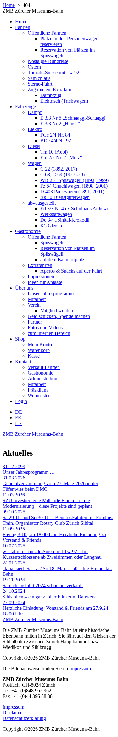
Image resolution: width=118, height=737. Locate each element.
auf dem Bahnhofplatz (62, 259)
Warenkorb (39, 350)
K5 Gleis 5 (51, 225)
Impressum (80, 668)
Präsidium (38, 390)
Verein (34, 305)
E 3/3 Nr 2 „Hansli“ (60, 123)
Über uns (24, 288)
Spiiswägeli (51, 242)
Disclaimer (13, 712)
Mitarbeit (37, 299)
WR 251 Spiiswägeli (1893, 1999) (74, 180)
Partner (35, 322)
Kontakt (23, 361)
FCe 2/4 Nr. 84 (55, 135)
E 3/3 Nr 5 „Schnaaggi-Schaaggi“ (74, 118)
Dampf (35, 112)
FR (18, 417)
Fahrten (22, 27)
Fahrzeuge (25, 106)
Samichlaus (39, 78)
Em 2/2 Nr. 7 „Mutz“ (61, 157)
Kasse (34, 356)
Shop (20, 339)
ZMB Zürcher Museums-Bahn (33, 434)
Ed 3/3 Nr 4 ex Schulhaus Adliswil (75, 208)
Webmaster (39, 395)
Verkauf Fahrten (44, 367)
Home (9, 5)
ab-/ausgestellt (42, 203)
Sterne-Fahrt (40, 84)
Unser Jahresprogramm (51, 293)
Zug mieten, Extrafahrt (50, 89)
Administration (42, 378)
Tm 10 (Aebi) (54, 152)
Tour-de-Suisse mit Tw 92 (53, 72)
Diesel (34, 146)
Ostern (34, 67)
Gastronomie (28, 231)
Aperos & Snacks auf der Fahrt (71, 271)
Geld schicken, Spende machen (59, 316)
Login (21, 401)
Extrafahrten (40, 265)
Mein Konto (40, 344)
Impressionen (41, 276)
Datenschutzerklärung (24, 718)
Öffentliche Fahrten (47, 33)
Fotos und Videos (45, 327)
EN (18, 423)
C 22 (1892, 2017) (58, 169)
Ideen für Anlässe (45, 282)
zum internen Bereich (49, 333)
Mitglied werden (56, 310)
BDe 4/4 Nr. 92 (55, 140)
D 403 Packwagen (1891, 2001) (72, 191)
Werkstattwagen (56, 214)
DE (18, 412)
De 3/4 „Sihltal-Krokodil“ (66, 220)
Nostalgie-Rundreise (48, 61)
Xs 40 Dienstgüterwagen (65, 197)
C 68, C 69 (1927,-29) (62, 174)
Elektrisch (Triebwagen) (64, 101)
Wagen (35, 163)
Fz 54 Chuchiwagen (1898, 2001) (74, 186)
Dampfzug (50, 95)
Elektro (35, 129)
